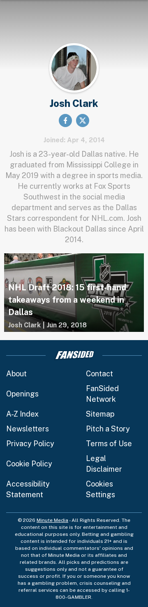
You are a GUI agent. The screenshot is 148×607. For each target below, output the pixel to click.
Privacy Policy (30, 443)
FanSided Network (102, 393)
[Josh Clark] (24, 325)
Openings (22, 393)
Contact (99, 373)
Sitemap (100, 414)
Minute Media (52, 520)
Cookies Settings (100, 489)
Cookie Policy (29, 463)
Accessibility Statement (28, 489)
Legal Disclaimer (104, 463)
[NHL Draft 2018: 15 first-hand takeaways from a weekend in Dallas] (74, 292)
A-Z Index (22, 414)
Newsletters (27, 428)
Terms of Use (109, 443)
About (16, 373)
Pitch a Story (108, 428)
